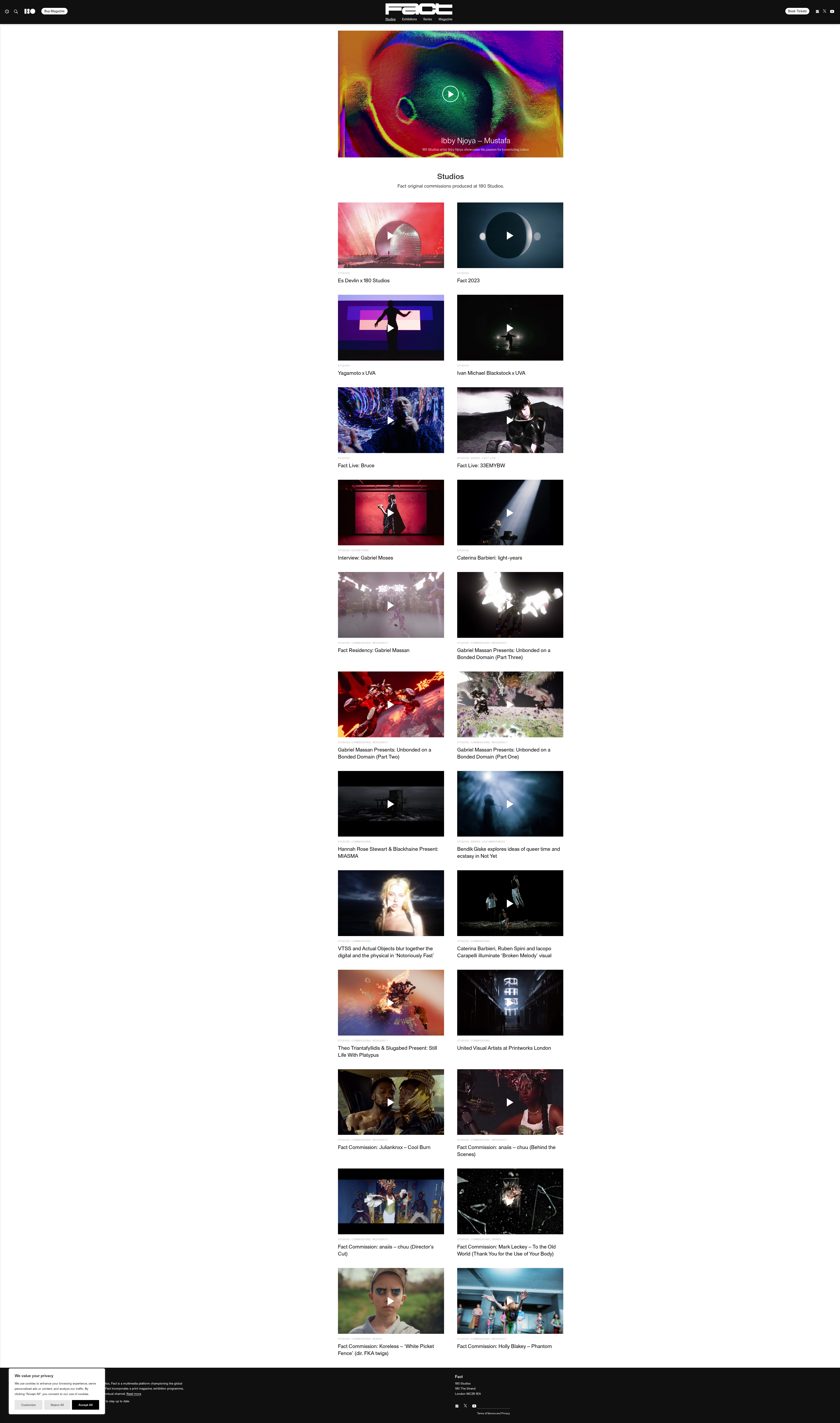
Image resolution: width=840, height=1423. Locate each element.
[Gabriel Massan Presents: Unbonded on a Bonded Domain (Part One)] (510, 704)
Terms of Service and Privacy (493, 1413)
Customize (28, 1405)
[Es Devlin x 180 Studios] (391, 235)
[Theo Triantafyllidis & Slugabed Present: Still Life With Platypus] (391, 1003)
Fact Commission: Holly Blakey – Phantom (504, 1346)
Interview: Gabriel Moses (365, 557)
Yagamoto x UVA (357, 373)
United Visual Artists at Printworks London (504, 1048)
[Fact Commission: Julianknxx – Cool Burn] (391, 1102)
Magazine (445, 19)
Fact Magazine (419, 9)
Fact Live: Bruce (356, 465)
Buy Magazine (54, 11)
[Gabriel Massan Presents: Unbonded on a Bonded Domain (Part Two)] (391, 704)
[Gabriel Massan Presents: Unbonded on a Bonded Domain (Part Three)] (510, 605)
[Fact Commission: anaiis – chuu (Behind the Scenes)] (510, 1102)
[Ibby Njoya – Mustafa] (450, 94)
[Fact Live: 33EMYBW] (510, 420)
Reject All (57, 1405)
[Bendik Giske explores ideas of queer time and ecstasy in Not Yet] (510, 804)
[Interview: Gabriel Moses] (391, 513)
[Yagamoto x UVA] (391, 328)
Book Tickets (797, 11)
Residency (380, 642)
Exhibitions (409, 19)
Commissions (361, 642)
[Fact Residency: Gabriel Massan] (391, 605)
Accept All (86, 1405)
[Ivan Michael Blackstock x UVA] (510, 328)
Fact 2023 (468, 280)
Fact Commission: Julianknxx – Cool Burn (384, 1147)
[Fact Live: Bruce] (391, 420)
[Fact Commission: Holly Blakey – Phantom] (510, 1301)
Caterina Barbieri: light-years (489, 557)
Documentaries (493, 841)
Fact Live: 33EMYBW (481, 465)
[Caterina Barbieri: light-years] (510, 513)
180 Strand (29, 11)
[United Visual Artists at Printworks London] (510, 1003)
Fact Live (489, 458)
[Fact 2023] (510, 235)
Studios (390, 19)
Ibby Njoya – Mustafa (475, 140)
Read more (133, 1393)
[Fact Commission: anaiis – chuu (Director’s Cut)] (391, 1201)
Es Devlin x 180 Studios (364, 280)
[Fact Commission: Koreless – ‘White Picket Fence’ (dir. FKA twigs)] (391, 1301)
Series (427, 19)
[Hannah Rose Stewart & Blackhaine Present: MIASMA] (391, 804)
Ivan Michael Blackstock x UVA (491, 373)
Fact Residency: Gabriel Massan (374, 650)
